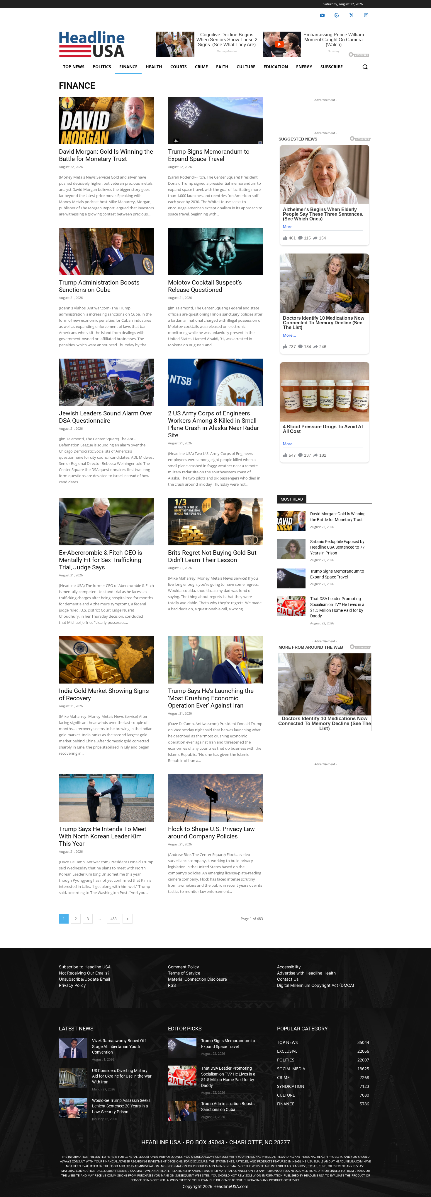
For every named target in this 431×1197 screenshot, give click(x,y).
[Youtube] (322, 15)
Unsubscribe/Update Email (84, 979)
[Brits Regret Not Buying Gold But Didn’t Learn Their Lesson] (215, 521)
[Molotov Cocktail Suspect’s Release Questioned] (215, 251)
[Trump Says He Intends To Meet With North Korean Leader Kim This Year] (106, 798)
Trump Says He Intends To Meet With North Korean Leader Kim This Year (102, 836)
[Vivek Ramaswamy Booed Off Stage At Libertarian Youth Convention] (73, 1048)
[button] (365, 67)
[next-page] (128, 919)
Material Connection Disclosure (197, 979)
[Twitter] (351, 15)
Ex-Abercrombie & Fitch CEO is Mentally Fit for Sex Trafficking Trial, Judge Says (100, 560)
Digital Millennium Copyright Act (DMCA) (315, 985)
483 (114, 918)
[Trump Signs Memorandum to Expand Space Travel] (215, 120)
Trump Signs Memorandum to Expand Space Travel (209, 155)
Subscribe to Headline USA (85, 966)
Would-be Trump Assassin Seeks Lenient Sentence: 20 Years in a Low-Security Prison (121, 1106)
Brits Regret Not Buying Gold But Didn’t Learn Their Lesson (212, 556)
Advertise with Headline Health (306, 972)
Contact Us (287, 979)
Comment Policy (183, 966)
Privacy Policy (72, 985)
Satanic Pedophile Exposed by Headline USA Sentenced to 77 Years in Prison (337, 547)
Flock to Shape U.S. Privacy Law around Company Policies (211, 833)
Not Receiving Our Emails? (84, 972)
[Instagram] (366, 15)
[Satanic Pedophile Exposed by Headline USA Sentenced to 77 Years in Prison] (291, 549)
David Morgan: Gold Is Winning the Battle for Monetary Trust (106, 155)
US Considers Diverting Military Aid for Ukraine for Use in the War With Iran (122, 1076)
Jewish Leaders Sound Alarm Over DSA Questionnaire (105, 417)
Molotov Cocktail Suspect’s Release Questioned (205, 286)
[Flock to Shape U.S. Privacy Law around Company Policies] (215, 798)
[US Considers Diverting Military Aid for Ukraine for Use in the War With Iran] (73, 1078)
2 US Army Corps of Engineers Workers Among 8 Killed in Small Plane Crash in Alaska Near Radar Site (213, 424)
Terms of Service (184, 972)
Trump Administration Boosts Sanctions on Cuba (99, 286)
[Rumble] (337, 15)
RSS (172, 985)
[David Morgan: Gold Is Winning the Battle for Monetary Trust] (106, 120)
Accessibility (289, 966)
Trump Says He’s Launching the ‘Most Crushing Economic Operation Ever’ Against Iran (211, 698)
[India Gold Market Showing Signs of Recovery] (106, 660)
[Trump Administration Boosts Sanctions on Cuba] (106, 251)
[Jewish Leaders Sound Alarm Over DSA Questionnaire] (106, 382)
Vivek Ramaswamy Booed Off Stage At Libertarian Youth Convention (119, 1046)
